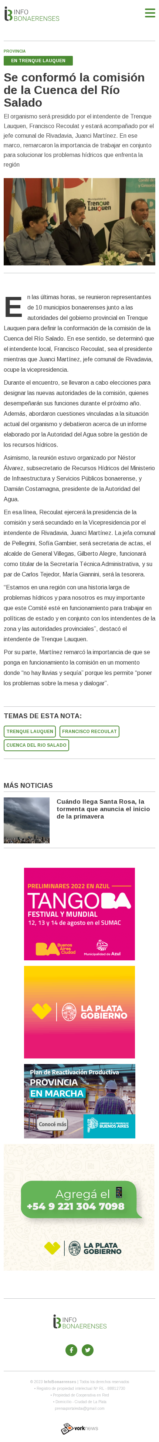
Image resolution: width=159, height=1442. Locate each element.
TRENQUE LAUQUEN (29, 731)
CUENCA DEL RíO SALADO (36, 745)
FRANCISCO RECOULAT (89, 731)
